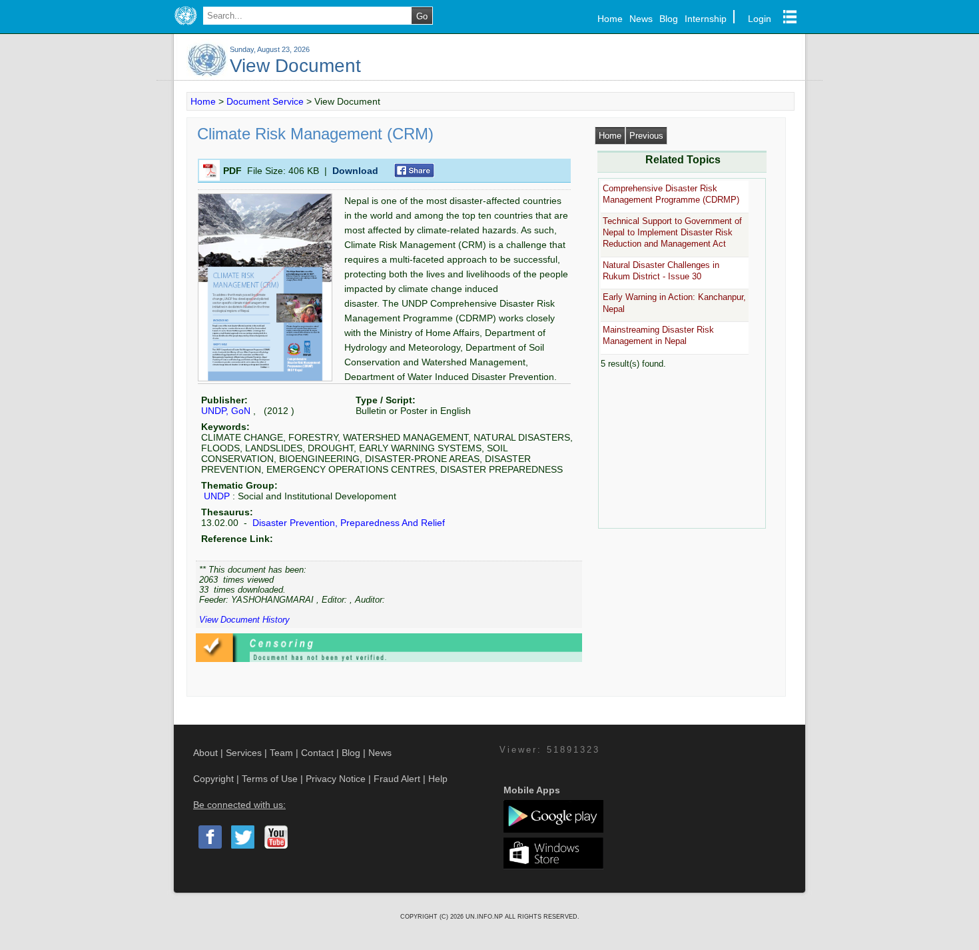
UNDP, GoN (225, 410)
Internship (706, 18)
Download (355, 170)
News (641, 18)
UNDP (217, 496)
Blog (668, 18)
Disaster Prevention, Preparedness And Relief (347, 522)
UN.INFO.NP (485, 916)
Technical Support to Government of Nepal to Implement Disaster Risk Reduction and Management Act (672, 232)
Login (759, 18)
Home (610, 18)
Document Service (265, 101)
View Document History (244, 620)
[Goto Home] (185, 25)
